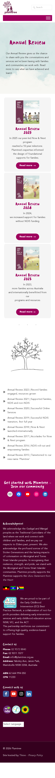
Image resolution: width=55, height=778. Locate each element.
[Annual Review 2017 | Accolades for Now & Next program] (27, 439)
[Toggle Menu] (48, 18)
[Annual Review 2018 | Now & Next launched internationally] (27, 429)
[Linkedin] (29, 694)
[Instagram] (21, 694)
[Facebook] (6, 694)
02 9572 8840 (18, 649)
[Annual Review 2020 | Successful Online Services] (27, 411)
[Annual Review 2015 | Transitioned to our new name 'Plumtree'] (27, 457)
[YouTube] (14, 694)
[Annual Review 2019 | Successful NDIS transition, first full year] (27, 420)
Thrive (22, 755)
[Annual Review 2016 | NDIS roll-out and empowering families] (27, 448)
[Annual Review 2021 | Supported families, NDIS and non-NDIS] (27, 401)
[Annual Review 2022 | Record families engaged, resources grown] (27, 392)
